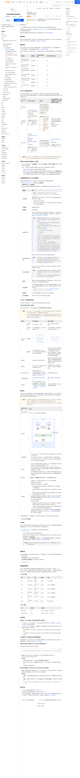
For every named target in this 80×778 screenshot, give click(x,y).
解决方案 (20, 2)
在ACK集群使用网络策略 (44, 539)
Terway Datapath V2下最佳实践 (40, 215)
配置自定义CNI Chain (45, 224)
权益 (24, 2)
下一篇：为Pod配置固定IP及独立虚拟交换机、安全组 (49, 700)
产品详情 (53, 16)
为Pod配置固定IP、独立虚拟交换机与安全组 (39, 386)
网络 (47, 8)
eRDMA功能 (57, 194)
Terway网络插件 (57, 8)
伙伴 (34, 2)
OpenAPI (27, 171)
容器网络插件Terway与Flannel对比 (40, 29)
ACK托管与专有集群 (37, 8)
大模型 (13, 2)
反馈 (43, 705)
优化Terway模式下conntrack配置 (49, 251)
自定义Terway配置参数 (43, 49)
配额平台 (47, 262)
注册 (73, 1)
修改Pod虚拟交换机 (51, 695)
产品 (16, 2)
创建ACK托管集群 (38, 641)
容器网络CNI (51, 8)
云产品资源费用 (43, 40)
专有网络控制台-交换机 (52, 289)
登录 (77, 1)
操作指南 (43, 8)
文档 (64, 1)
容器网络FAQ (43, 691)
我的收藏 (59, 16)
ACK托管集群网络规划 (48, 32)
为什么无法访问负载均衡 (55, 497)
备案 (67, 1)
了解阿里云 (41, 2)
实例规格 (51, 202)
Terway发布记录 (53, 158)
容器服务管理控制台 (28, 182)
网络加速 (53, 213)
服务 (37, 2)
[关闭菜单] (2, 2)
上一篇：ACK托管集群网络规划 (28, 700)
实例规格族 (27, 169)
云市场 (30, 2)
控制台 (70, 1)
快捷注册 (8, 20)
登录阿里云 (19, 20)
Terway (40, 690)
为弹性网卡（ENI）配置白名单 (33, 317)
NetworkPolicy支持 (39, 375)
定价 (27, 2)
